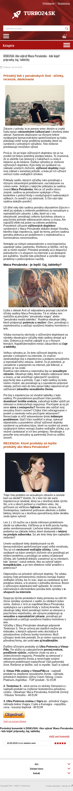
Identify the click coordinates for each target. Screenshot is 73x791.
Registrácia (64, 3)
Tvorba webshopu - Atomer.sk (58, 786)
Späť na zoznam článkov (14, 721)
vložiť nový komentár (59, 736)
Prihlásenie (48, 3)
